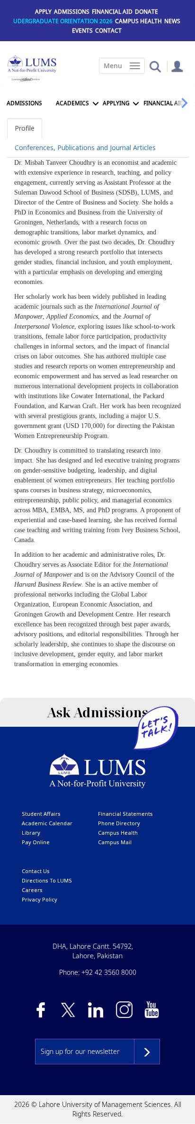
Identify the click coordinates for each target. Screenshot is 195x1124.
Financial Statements (125, 813)
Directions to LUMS (47, 880)
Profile (25, 128)
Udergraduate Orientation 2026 (63, 21)
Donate (146, 12)
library (31, 832)
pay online (36, 842)
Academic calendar (47, 823)
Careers (32, 889)
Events (82, 31)
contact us (36, 870)
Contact (108, 31)
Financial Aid (112, 12)
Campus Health (138, 21)
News (172, 21)
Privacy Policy (39, 899)
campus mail (115, 842)
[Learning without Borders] (25, 79)
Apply (43, 12)
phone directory (119, 823)
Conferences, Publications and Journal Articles (85, 147)
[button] (155, 66)
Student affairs (41, 813)
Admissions (71, 12)
